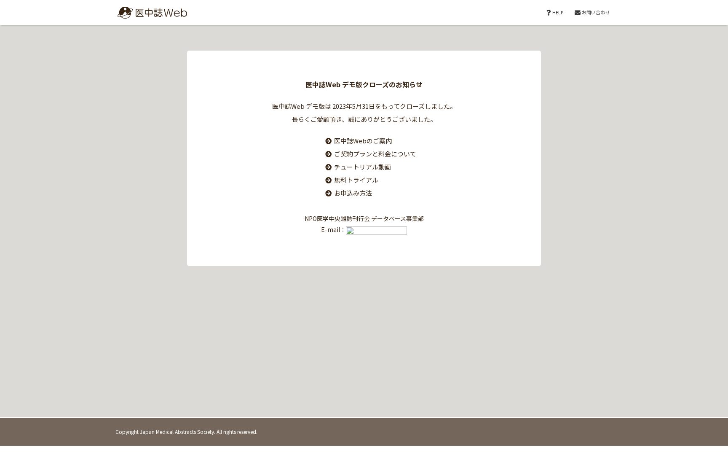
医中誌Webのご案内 (363, 140)
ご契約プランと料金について (375, 153)
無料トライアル (356, 179)
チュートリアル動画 (362, 166)
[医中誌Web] (149, 12)
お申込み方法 (353, 192)
